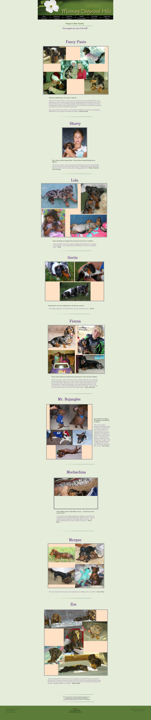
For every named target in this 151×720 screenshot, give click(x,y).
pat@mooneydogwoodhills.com (70, 699)
